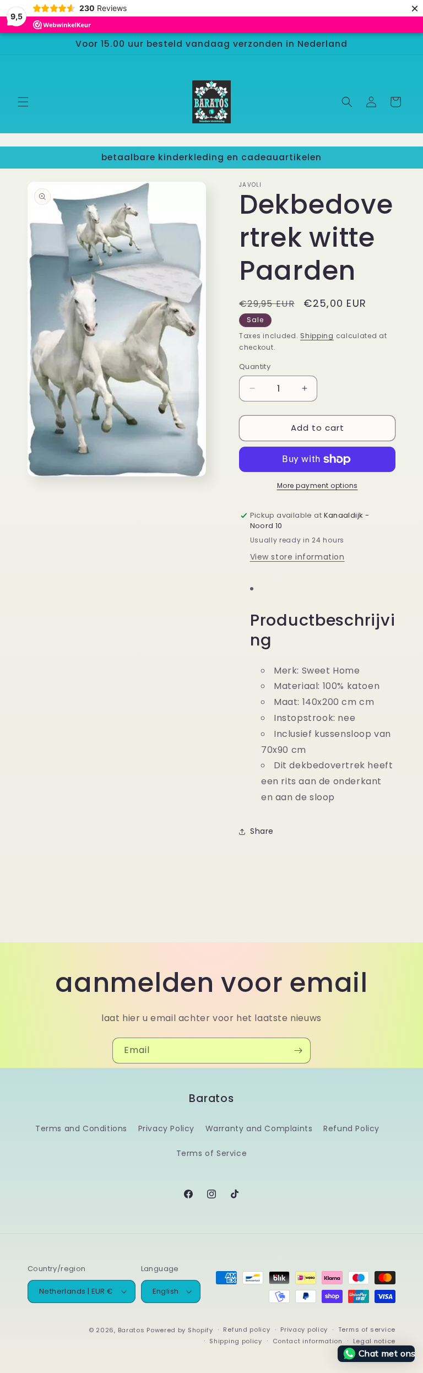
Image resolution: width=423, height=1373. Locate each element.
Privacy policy (304, 1329)
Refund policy (246, 1329)
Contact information (308, 1341)
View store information (297, 556)
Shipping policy (235, 1341)
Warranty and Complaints (259, 1128)
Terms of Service (211, 1153)
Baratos (131, 1330)
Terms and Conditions (81, 1128)
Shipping (317, 335)
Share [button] (262, 831)
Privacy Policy (166, 1128)
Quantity (254, 366)
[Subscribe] (298, 1050)
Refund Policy (351, 1128)
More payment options (317, 485)
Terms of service (366, 1329)
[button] (23, 102)
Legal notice (374, 1341)
